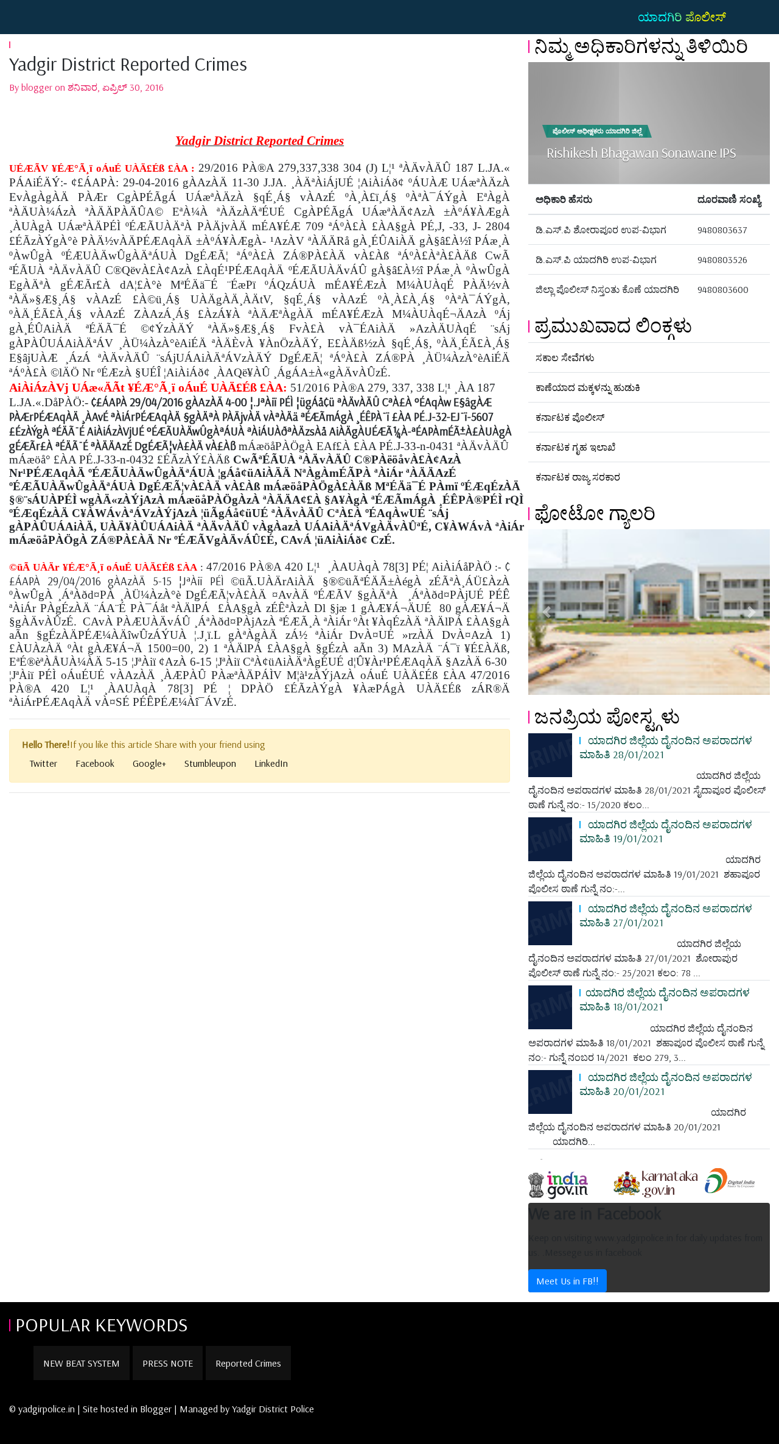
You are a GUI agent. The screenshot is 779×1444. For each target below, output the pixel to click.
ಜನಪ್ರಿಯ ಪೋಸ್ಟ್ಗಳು (607, 716)
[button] (546, 612)
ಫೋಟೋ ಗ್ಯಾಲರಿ (594, 513)
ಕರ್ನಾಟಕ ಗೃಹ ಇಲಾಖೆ (575, 447)
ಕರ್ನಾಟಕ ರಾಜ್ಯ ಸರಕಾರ (578, 477)
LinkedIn (271, 763)
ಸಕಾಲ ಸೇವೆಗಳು (565, 357)
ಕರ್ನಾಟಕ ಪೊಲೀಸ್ (570, 417)
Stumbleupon (210, 763)
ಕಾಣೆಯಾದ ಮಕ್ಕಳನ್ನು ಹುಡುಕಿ (588, 387)
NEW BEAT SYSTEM (81, 1363)
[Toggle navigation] (27, 17)
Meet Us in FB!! (567, 1281)
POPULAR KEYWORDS (101, 1324)
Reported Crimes (248, 1363)
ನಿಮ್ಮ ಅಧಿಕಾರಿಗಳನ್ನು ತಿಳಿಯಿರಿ (641, 45)
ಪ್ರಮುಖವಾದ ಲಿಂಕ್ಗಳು (613, 325)
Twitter (43, 763)
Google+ (149, 763)
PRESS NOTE (167, 1363)
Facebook (94, 763)
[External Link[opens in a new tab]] (569, 1180)
